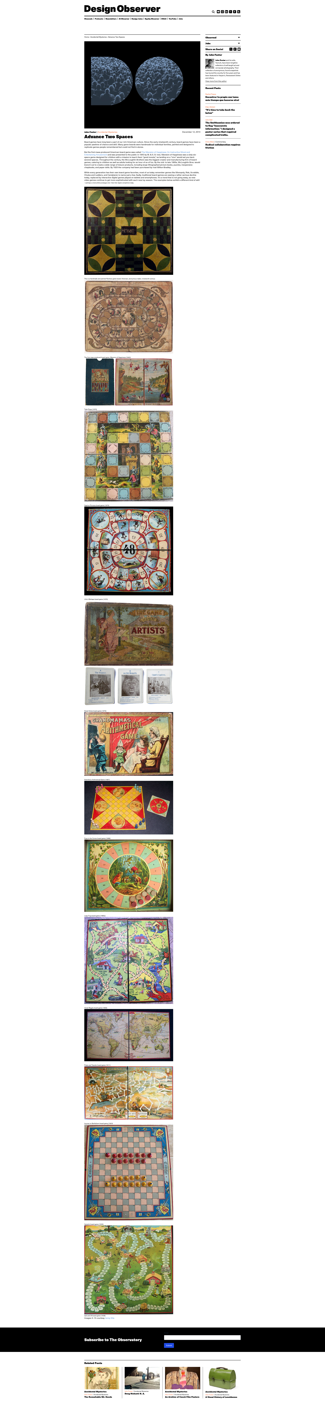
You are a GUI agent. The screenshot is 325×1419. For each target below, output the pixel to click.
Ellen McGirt (210, 107)
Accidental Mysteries (98, 37)
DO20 (163, 19)
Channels (88, 19)
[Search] (213, 11)
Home (86, 37)
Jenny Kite (109, 1318)
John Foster (90, 132)
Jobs (181, 19)
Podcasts (99, 19)
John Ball (208, 120)
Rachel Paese (210, 94)
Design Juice (137, 19)
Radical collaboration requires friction (222, 146)
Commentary (221, 142)
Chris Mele (209, 142)
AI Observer (124, 19)
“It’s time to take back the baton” (220, 111)
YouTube (172, 19)
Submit (169, 1345)
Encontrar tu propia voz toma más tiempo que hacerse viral (222, 98)
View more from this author (216, 81)
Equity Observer (152, 19)
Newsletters (111, 19)
